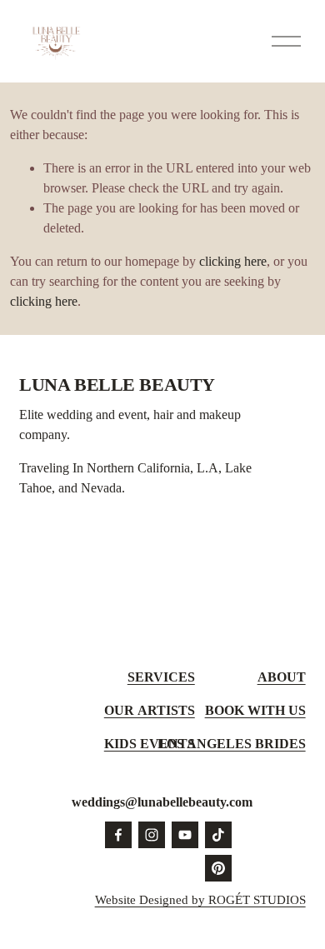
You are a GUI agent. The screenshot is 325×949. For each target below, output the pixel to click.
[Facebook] (118, 835)
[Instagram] (151, 835)
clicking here (233, 261)
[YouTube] (185, 835)
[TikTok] (218, 835)
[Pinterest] (218, 868)
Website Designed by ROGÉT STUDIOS (200, 900)
